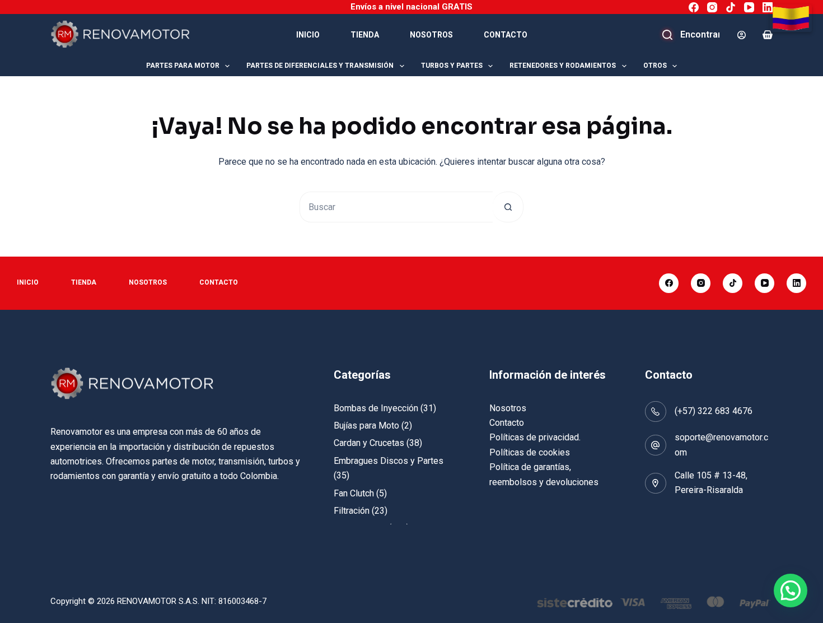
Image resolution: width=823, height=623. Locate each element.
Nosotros (431, 34)
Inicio (308, 34)
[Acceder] (741, 35)
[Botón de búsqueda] (508, 207)
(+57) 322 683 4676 (713, 411)
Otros (655, 65)
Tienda (364, 34)
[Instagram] (712, 7)
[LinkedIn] (768, 7)
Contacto (505, 34)
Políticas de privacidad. (535, 437)
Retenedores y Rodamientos (562, 65)
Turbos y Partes (452, 65)
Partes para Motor (182, 65)
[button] (790, 590)
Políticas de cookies (529, 452)
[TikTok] (731, 7)
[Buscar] (691, 34)
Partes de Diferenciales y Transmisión (320, 65)
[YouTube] (749, 7)
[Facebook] (694, 7)
